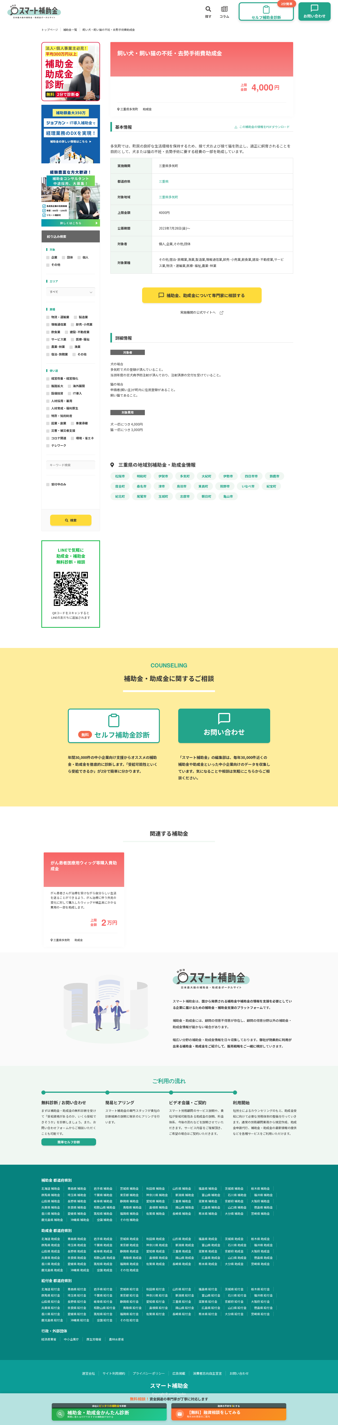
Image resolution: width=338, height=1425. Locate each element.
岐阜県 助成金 (103, 1251)
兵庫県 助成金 (50, 1257)
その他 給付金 (129, 1320)
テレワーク (58, 445)
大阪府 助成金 (260, 1251)
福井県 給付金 (263, 1295)
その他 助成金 (129, 1270)
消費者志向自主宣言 (207, 1373)
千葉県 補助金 (103, 1195)
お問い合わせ (239, 1373)
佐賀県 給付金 (155, 1314)
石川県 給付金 (237, 1295)
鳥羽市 (181, 486)
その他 (55, 264)
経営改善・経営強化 (64, 378)
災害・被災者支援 (63, 430)
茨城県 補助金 (234, 1188)
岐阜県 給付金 (103, 1301)
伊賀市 (163, 476)
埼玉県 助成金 (77, 1245)
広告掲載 (178, 1373)
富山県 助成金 (211, 1245)
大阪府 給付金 (260, 1301)
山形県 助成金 (181, 1239)
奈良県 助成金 (77, 1257)
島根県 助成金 (158, 1257)
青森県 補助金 (77, 1188)
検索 (73, 520)
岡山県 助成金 (184, 1257)
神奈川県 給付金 (157, 1295)
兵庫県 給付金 (50, 1308)
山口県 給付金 (237, 1308)
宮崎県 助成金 (260, 1264)
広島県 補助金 (211, 1207)
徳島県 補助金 (263, 1207)
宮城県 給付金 (129, 1289)
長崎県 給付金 (181, 1314)
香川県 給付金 (50, 1314)
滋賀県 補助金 (208, 1201)
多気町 (185, 476)
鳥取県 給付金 (132, 1308)
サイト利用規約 (114, 1373)
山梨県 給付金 (50, 1301)
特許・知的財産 (61, 416)
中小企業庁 (71, 1339)
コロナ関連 (58, 438)
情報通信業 (58, 324)
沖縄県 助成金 (80, 1270)
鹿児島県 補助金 (52, 1220)
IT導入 (77, 393)
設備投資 (57, 393)
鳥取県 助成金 (132, 1257)
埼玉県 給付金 (77, 1295)
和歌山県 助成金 (104, 1257)
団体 (70, 257)
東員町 (203, 486)
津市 (161, 486)
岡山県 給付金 (184, 1308)
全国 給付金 (104, 1320)
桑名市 (141, 486)
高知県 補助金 (103, 1213)
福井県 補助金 (263, 1195)
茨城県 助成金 (234, 1239)
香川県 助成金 (50, 1264)
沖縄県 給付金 (80, 1320)
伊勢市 (228, 476)
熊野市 (225, 486)
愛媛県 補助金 (77, 1213)
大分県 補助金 (234, 1213)
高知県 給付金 (103, 1314)
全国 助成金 (104, 1270)
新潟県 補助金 (184, 1195)
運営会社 (88, 1373)
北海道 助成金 (50, 1239)
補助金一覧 (70, 29)
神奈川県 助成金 (157, 1245)
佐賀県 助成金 (155, 1264)
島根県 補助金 (158, 1207)
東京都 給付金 (129, 1295)
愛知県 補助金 (155, 1201)
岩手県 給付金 (103, 1289)
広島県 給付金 (211, 1308)
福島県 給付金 (208, 1289)
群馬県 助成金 (50, 1245)
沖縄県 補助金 (80, 1220)
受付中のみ (58, 484)
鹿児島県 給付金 (52, 1320)
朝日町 (206, 496)
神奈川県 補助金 (157, 1195)
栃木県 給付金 (260, 1289)
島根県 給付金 (158, 1308)
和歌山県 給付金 (104, 1308)
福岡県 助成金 (129, 1264)
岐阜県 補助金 (103, 1201)
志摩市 (185, 496)
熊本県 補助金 (208, 1213)
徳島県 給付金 (263, 1308)
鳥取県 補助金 (132, 1207)
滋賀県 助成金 (208, 1251)
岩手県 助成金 (103, 1239)
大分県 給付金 (234, 1314)
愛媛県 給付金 (77, 1314)
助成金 (147, 109)
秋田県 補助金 (155, 1188)
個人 (86, 257)
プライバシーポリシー (149, 1373)
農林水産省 (116, 1339)
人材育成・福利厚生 (64, 408)
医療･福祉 (82, 339)
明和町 (141, 476)
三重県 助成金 (181, 1251)
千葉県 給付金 (103, 1295)
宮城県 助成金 (129, 1239)
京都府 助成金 (234, 1251)
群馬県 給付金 (50, 1295)
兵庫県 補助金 (50, 1207)
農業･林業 (58, 346)
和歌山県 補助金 (104, 1207)
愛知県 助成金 (155, 1251)
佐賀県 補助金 (155, 1213)
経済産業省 (48, 1339)
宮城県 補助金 (129, 1188)
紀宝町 (271, 486)
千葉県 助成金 (103, 1245)
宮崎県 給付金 (260, 1314)
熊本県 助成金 (208, 1264)
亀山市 (228, 496)
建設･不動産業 (79, 332)
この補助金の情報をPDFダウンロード (264, 126)
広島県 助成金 (211, 1257)
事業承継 (82, 423)
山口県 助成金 (237, 1257)
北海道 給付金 (50, 1289)
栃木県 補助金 (260, 1188)
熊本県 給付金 (208, 1314)
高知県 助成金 (103, 1264)
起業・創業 (58, 423)
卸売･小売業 (84, 324)
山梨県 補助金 (50, 1201)
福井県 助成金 (263, 1245)
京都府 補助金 (234, 1201)
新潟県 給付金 (184, 1295)
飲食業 (55, 332)
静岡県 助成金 (129, 1251)
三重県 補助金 (181, 1201)
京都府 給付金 (234, 1301)
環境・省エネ (85, 438)
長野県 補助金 (77, 1201)
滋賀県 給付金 (208, 1301)
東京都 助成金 (129, 1245)
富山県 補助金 (211, 1195)
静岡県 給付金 (129, 1301)
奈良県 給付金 (77, 1308)
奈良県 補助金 (77, 1207)
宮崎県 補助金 (260, 1213)
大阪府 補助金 (260, 1201)
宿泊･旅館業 (59, 354)
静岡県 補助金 (129, 1201)
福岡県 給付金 (129, 1314)
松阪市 (120, 476)
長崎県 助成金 (181, 1264)
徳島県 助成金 (263, 1257)
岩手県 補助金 (103, 1188)
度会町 (120, 486)
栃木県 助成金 (260, 1239)
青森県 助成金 (77, 1239)
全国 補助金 (104, 1220)
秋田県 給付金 (155, 1289)
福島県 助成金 (208, 1239)
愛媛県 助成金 (77, 1264)
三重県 (164, 181)
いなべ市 (248, 486)
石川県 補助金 (237, 1195)
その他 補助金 (129, 1220)
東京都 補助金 (129, 1195)
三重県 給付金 (181, 1301)
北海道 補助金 (50, 1188)
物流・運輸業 (60, 317)
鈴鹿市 (274, 476)
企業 (54, 257)
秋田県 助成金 (155, 1239)
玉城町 (163, 496)
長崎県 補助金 (181, 1213)
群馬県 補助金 (50, 1195)
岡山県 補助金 (184, 1207)
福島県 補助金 (208, 1188)
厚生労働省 (93, 1339)
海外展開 (79, 386)
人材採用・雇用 (61, 401)
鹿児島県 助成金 (52, 1270)
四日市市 (251, 476)
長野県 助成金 (77, 1251)
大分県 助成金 (234, 1264)
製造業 (83, 317)
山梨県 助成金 (50, 1251)
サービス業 (58, 339)
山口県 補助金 (237, 1207)
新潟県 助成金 (184, 1245)
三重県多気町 (129, 109)
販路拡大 (57, 386)
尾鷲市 (141, 496)
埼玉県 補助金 (77, 1195)
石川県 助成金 (237, 1245)
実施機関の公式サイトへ (198, 313)
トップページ (49, 29)
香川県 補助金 (50, 1213)
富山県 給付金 (211, 1295)
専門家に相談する (205, 295)
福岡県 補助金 (129, 1213)
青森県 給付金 (77, 1289)
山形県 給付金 (181, 1289)
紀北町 (120, 496)
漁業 (77, 346)
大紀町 (206, 476)
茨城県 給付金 (234, 1289)
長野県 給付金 (77, 1301)
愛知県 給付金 (155, 1301)
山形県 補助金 (181, 1188)
